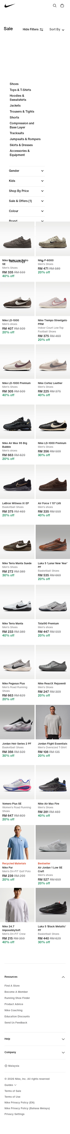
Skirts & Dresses (21, 145)
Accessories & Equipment (20, 153)
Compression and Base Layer (22, 125)
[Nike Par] (17, 842)
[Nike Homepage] (9, 5)
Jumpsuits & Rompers (25, 139)
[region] (35, 174)
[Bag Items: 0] (62, 5)
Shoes (14, 84)
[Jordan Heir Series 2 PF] (17, 722)
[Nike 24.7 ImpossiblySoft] (17, 905)
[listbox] (57, 29)
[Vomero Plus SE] (17, 782)
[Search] (54, 5)
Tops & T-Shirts (20, 89)
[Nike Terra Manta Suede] (17, 542)
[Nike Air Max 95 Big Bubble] (17, 422)
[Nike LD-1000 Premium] (17, 361)
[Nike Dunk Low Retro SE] (17, 239)
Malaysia (13, 1065)
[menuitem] (11, 1085)
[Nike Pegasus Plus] (17, 662)
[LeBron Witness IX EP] (17, 482)
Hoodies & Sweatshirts (18, 97)
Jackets (15, 105)
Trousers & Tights (22, 111)
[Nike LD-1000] (17, 299)
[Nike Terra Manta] (17, 602)
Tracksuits (17, 133)
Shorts (14, 117)
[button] (27, 170)
